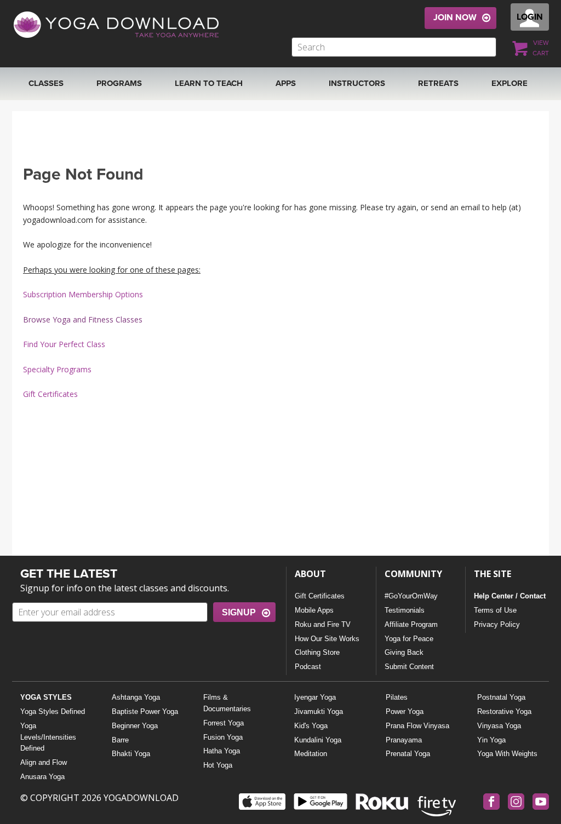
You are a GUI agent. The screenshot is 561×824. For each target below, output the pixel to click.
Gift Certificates (50, 394)
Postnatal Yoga (501, 697)
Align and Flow (43, 762)
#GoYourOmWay (411, 596)
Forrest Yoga (223, 723)
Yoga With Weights (507, 754)
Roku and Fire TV (323, 624)
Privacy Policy (497, 624)
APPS (286, 83)
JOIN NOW (455, 17)
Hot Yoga (217, 765)
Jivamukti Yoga (318, 711)
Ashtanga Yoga (136, 697)
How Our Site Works (327, 639)
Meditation (310, 754)
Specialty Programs (57, 369)
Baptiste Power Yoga (145, 711)
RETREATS (438, 83)
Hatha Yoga (221, 751)
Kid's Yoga (311, 726)
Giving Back (404, 652)
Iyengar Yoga (315, 697)
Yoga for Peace (409, 639)
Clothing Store (317, 652)
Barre (120, 740)
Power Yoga (404, 711)
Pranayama (404, 740)
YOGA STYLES (46, 697)
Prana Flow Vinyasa (417, 726)
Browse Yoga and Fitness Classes (82, 319)
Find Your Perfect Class (64, 344)
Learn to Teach (209, 83)
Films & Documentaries (227, 703)
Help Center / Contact (510, 596)
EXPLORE (509, 83)
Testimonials (405, 610)
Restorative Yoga (504, 711)
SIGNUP (239, 612)
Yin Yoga (491, 740)
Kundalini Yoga (317, 740)
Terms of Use (495, 610)
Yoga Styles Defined (52, 711)
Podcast (308, 666)
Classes (46, 83)
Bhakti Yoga (131, 754)
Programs (119, 83)
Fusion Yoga (223, 737)
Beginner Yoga (135, 726)
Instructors (357, 83)
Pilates (397, 697)
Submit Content (409, 666)
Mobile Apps (314, 610)
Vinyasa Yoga (499, 726)
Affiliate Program (411, 624)
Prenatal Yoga (408, 754)
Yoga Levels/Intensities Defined (48, 737)
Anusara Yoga (42, 777)
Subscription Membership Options (83, 294)
